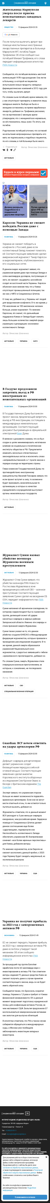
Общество (8, 27)
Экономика (9, 935)
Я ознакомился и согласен (25, 1197)
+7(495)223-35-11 (11, 1130)
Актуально (9, 573)
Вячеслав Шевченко (38, 147)
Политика (8, 237)
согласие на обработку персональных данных (20, 1168)
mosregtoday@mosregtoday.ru (16, 1134)
